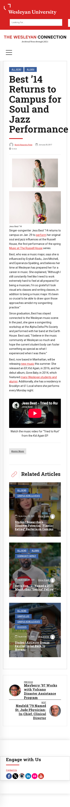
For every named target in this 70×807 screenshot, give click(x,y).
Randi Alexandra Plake (23, 145)
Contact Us (11, 770)
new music (27, 363)
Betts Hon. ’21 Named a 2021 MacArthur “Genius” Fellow (34, 587)
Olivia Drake (43, 516)
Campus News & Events (28, 496)
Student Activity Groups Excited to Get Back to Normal (32, 646)
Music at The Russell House (26, 248)
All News (16, 69)
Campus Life (23, 616)
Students (21, 627)
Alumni (30, 69)
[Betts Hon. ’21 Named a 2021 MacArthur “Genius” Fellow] (35, 569)
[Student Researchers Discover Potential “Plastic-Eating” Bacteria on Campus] (35, 509)
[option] (35, 173)
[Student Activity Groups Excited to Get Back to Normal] (35, 630)
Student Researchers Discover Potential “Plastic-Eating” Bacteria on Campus (34, 525)
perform (41, 234)
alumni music (17, 451)
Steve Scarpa (43, 636)
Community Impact (26, 556)
